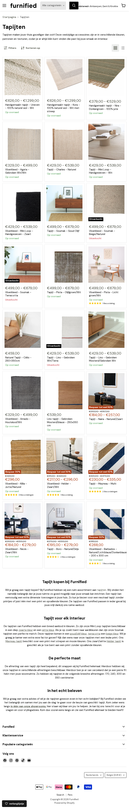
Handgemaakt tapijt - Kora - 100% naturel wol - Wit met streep (63, 108)
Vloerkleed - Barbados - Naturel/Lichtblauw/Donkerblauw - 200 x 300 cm (108, 552)
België (114, 775)
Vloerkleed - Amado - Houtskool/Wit (17, 420)
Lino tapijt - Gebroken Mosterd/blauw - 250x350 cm (62, 422)
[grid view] (115, 48)
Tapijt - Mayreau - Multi (102, 483)
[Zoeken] (73, 5)
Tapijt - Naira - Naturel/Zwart (106, 419)
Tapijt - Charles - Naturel (61, 169)
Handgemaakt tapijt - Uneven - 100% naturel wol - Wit (22, 106)
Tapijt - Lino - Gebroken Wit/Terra (61, 359)
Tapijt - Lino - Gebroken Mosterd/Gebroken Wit (103, 359)
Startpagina (9, 17)
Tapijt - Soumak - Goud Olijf (63, 231)
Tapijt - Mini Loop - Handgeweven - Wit (100, 171)
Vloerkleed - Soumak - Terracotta (18, 294)
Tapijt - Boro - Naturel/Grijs (63, 549)
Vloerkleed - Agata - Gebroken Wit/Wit (17, 171)
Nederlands (92, 775)
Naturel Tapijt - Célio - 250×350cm (18, 359)
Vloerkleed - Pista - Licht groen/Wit (103, 294)
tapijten (101, 590)
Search (60, 794)
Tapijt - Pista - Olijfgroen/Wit (64, 292)
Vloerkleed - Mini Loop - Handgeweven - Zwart (19, 232)
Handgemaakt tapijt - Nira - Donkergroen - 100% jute (105, 107)
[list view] (122, 48)
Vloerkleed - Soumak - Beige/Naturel (102, 232)
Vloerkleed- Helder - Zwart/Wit (59, 485)
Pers (70, 794)
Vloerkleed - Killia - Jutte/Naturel (16, 485)
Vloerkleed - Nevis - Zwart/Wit (17, 550)
